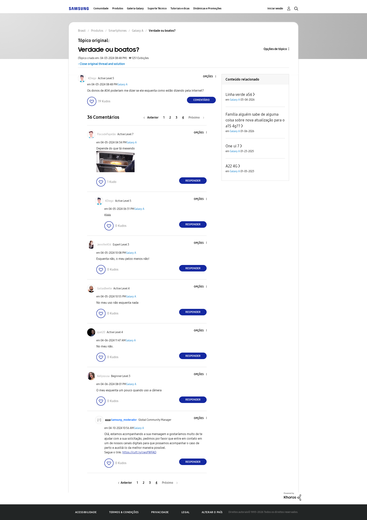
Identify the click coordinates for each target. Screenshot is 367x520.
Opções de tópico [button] (275, 49)
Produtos (117, 8)
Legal (185, 512)
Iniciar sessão (275, 8)
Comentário (201, 100)
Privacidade (160, 512)
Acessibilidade (86, 512)
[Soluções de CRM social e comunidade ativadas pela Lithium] (292, 496)
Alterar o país (212, 512)
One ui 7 (232, 146)
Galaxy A (122, 84)
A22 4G (231, 166)
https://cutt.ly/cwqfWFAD (139, 452)
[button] (209, 76)
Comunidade (100, 8)
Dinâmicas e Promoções (207, 8)
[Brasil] (79, 8)
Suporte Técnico (157, 8)
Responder (193, 180)
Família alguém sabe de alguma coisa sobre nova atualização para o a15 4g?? (255, 120)
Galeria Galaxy (135, 8)
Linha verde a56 (239, 94)
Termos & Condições (124, 512)
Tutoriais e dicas (180, 8)
